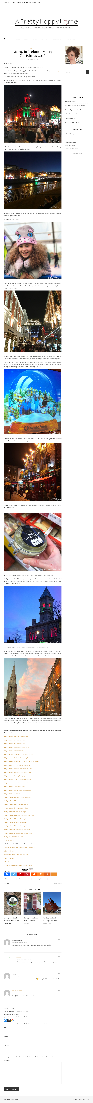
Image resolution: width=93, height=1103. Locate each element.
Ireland (33, 48)
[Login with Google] (12, 1020)
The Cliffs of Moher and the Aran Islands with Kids (19, 847)
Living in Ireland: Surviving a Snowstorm (16, 736)
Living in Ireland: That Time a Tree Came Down (18, 754)
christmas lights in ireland (39, 879)
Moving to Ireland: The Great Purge (15, 811)
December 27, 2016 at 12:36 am (19, 993)
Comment (7, 1060)
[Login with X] (9, 1020)
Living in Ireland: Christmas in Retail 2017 (16, 747)
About (10, 2)
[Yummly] (47, 874)
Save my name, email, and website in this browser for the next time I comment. (28, 1057)
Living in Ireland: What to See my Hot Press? (17, 779)
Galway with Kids (9, 851)
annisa (7, 883)
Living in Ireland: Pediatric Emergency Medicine (18, 758)
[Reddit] (34, 874)
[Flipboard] (20, 874)
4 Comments (57, 883)
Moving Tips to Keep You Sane (13, 837)
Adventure (27, 2)
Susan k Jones (17, 991)
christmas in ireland (10, 879)
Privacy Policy (36, 2)
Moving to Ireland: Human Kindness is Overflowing (20, 815)
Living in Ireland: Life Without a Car (14, 740)
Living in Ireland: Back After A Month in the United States (21, 761)
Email (6, 1036)
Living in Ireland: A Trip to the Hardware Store (18, 769)
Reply (59, 939)
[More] (54, 874)
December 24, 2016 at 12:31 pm (19, 976)
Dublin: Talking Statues (11, 862)
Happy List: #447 (70, 118)
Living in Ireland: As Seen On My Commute (17, 765)
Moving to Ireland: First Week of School (16, 804)
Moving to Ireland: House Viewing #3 (15, 826)
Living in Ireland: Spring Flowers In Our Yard (17, 772)
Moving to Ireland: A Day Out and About (16, 808)
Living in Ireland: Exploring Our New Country (17, 790)
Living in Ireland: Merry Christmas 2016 (16, 783)
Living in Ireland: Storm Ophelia (13, 751)
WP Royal (15, 1099)
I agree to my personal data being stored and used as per (22, 1016)
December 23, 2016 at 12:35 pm (19, 942)
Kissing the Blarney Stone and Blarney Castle (18, 865)
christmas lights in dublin (24, 879)
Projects (20, 2)
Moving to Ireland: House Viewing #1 (15, 819)
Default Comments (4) (9, 1011)
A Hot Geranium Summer (72, 122)
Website (6, 1045)
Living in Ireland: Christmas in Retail (14, 786)
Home (5, 2)
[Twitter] (14, 874)
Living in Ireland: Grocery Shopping (14, 776)
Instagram (58, 71)
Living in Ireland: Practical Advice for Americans (11, 921)
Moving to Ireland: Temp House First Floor (17, 829)
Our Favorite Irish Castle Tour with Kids (16, 854)
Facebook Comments (22, 1011)
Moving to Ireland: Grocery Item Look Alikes (17, 797)
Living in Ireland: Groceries (12, 794)
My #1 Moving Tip (9, 840)
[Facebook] (7, 874)
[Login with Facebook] (5, 1020)
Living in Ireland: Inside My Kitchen (14, 743)
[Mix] (40, 874)
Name (6, 1027)
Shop (14, 2)
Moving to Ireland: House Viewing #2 (15, 822)
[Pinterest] (27, 874)
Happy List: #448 (70, 101)
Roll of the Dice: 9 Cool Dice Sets (75, 106)
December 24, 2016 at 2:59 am (24, 959)
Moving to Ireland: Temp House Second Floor (18, 833)
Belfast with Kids (9, 858)
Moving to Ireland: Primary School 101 (15, 801)
